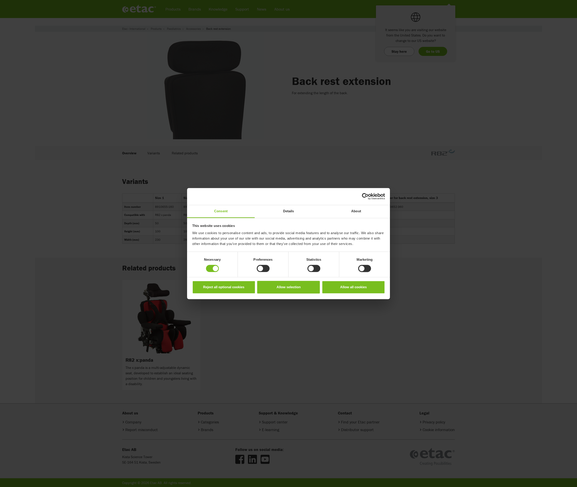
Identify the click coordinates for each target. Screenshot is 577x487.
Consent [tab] (221, 211)
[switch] (263, 268)
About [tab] (356, 211)
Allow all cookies (353, 287)
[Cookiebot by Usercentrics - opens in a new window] (365, 196)
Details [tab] (288, 211)
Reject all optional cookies (223, 287)
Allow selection (289, 287)
